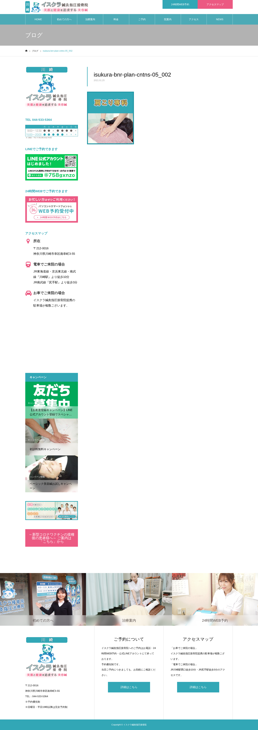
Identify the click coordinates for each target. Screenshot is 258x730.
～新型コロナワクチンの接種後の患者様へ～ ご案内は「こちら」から (51, 537)
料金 (116, 19)
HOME (38, 19)
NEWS (219, 19)
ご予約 (142, 19)
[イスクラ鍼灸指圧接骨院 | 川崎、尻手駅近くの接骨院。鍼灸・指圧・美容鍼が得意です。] (56, 7)
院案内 (167, 19)
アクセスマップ (215, 4)
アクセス (194, 19)
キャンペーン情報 (36, 403)
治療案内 (90, 19)
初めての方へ (64, 19)
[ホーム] (26, 51)
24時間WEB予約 (180, 4)
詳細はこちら (129, 687)
